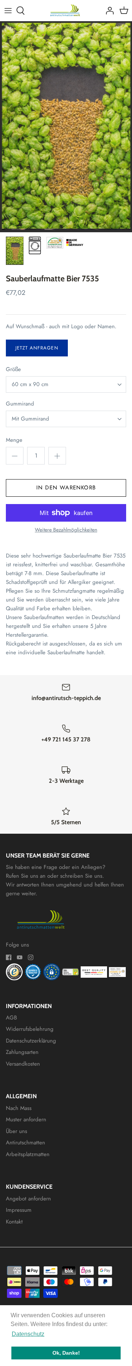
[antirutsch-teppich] (66, 10)
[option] (66, 126)
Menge (14, 440)
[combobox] (66, 384)
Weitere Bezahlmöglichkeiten (66, 530)
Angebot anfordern (28, 1199)
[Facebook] (8, 957)
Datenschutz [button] (28, 1334)
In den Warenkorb (66, 488)
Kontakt (14, 1222)
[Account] (108, 11)
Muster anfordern (26, 1119)
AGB (11, 1018)
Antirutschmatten (25, 1143)
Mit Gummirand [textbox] (30, 419)
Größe (13, 369)
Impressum (19, 1210)
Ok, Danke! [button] (66, 1353)
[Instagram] (30, 957)
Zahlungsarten (22, 1052)
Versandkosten (23, 1064)
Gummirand (20, 404)
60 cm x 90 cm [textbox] (30, 384)
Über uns (16, 1131)
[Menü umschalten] (8, 11)
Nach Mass (19, 1108)
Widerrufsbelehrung (30, 1029)
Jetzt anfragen (36, 347)
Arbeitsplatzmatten (28, 1154)
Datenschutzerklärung (31, 1041)
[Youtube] (19, 957)
